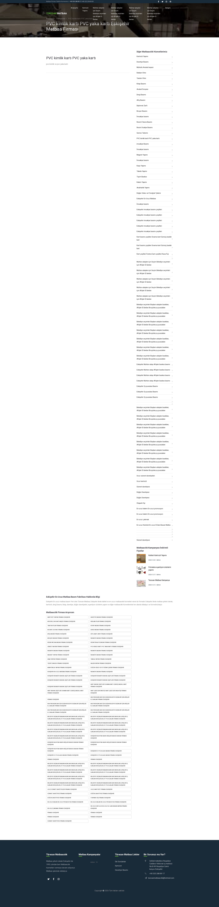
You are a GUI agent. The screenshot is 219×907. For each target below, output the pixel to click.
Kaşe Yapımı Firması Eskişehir (57, 659)
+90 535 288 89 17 (75, 1)
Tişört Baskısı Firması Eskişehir (58, 663)
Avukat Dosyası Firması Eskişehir (58, 629)
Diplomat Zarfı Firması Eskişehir (101, 634)
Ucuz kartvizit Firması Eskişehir (101, 789)
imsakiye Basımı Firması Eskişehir (58, 650)
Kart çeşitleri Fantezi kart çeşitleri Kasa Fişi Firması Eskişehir (108, 692)
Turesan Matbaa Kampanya (159, 580)
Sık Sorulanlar (120, 862)
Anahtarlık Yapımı (143, 188)
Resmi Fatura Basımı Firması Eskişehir (59, 642)
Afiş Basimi (141, 100)
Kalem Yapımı (142, 182)
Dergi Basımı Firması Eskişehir (101, 629)
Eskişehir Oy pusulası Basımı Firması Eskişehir (106, 751)
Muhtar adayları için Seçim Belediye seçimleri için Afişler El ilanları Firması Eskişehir (110, 698)
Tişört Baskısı (142, 177)
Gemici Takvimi (142, 133)
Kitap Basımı (141, 84)
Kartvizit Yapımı (85, 9)
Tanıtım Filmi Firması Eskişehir (57, 625)
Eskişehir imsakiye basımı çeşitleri (149, 209)
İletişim (168, 8)
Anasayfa (74, 8)
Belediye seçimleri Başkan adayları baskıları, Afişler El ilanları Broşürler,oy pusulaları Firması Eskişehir (66, 718)
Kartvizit (118, 866)
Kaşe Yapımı (141, 166)
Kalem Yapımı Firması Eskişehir (101, 663)
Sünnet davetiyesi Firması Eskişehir (59, 793)
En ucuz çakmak (143, 519)
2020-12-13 (151, 574)
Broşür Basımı (142, 111)
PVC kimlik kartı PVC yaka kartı (148, 138)
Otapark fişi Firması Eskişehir (101, 798)
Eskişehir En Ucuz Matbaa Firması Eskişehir (61, 671)
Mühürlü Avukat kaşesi (145, 67)
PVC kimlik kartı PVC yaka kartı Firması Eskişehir (107, 646)
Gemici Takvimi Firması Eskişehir (58, 646)
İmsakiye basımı (143, 117)
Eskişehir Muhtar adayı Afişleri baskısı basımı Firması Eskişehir (109, 737)
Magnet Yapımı (142, 155)
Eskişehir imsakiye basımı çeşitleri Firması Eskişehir (64, 676)
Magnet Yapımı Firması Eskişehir (58, 655)
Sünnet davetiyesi (143, 487)
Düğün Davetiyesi (143, 492)
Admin (158, 560)
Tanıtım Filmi (141, 78)
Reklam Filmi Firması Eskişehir (101, 621)
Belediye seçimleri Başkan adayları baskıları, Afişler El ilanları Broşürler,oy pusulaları (153, 306)
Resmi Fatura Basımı (144, 122)
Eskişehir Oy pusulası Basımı (147, 386)
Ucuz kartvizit (142, 481)
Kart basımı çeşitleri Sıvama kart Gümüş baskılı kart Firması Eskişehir (109, 685)
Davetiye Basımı (142, 62)
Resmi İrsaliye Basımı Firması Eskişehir (103, 642)
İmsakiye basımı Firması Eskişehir (102, 638)
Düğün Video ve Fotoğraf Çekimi (149, 193)
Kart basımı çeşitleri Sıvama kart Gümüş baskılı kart (154, 238)
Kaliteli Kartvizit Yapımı (157, 555)
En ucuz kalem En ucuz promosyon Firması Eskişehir (65, 802)
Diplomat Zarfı (142, 106)
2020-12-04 (151, 560)
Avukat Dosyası (142, 89)
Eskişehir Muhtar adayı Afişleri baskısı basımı (153, 364)
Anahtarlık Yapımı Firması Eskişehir (59, 667)
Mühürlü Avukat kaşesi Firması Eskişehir (61, 621)
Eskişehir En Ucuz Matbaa (146, 199)
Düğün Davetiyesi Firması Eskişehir (102, 793)
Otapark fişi (141, 503)
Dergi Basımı (141, 95)
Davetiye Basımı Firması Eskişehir (102, 617)
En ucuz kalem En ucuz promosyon (150, 509)
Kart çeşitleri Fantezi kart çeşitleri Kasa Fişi (153, 254)
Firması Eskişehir (53, 699)
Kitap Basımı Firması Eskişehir (101, 625)
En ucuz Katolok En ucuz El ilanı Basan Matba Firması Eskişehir (109, 807)
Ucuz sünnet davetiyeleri (146, 476)
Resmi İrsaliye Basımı (145, 127)
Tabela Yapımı (142, 171)
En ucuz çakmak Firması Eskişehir (58, 808)
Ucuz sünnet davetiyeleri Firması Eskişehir (62, 789)
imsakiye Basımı (143, 144)
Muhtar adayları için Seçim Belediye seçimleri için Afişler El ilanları (99, 13)
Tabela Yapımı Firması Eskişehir (101, 659)
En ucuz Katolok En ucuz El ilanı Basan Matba (153, 525)
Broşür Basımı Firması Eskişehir (58, 638)
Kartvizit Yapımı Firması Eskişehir (58, 617)
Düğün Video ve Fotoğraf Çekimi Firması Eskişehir (107, 667)
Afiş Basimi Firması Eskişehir (56, 634)
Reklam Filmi (141, 73)
